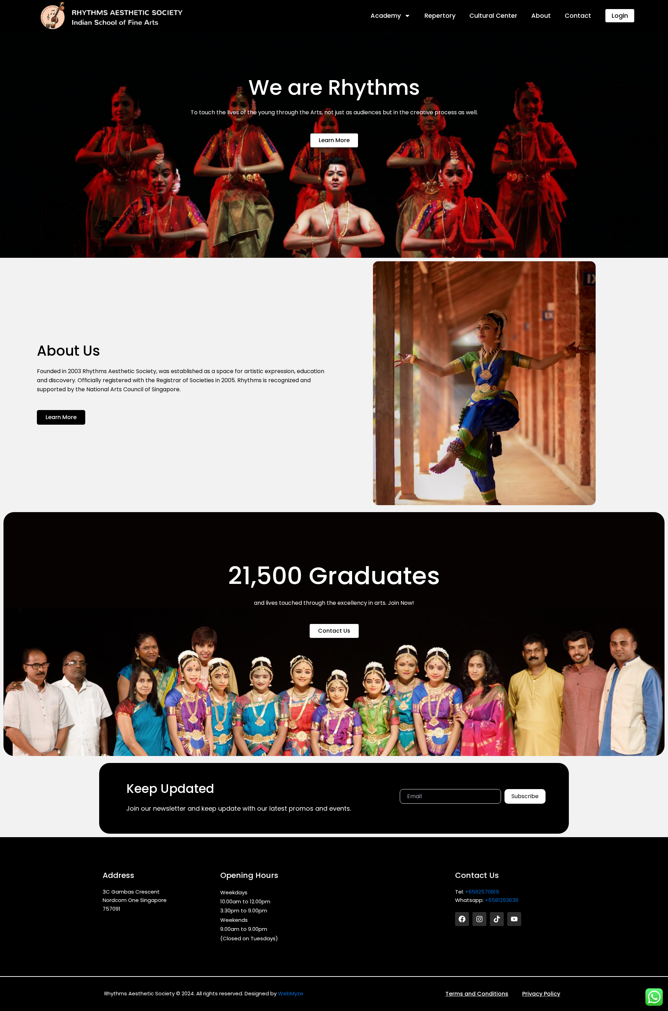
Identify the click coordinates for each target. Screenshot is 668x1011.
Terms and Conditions (476, 994)
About (541, 15)
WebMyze (290, 993)
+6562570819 (482, 891)
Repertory (439, 15)
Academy (386, 15)
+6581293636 (501, 900)
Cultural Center (493, 15)
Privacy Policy (541, 994)
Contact (578, 15)
